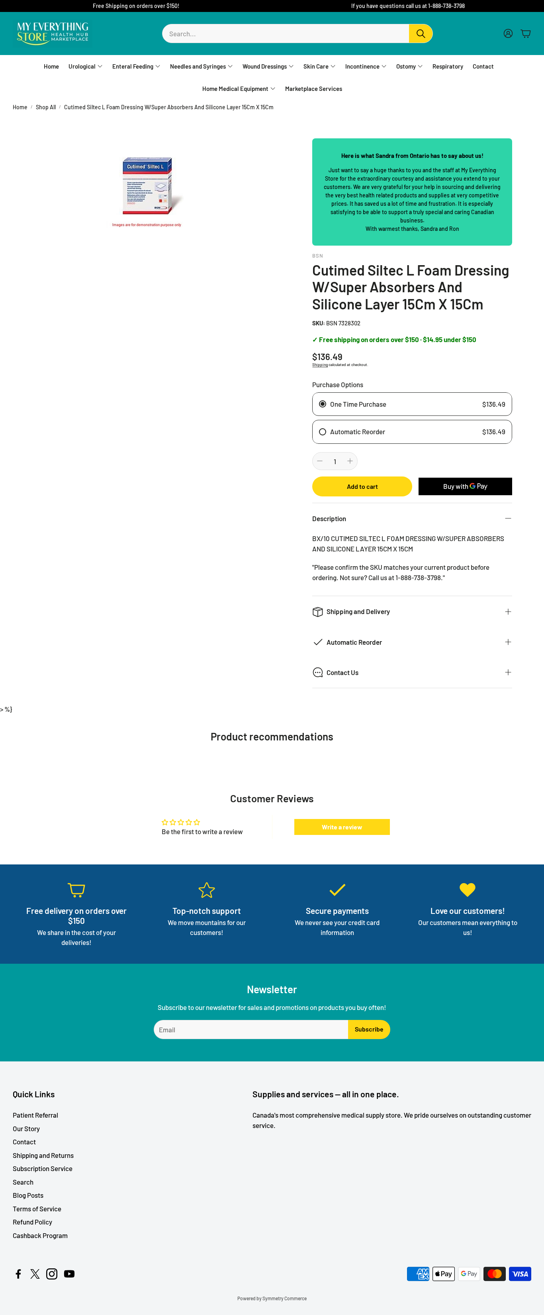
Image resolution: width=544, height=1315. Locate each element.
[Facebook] (18, 1274)
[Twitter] (35, 1274)
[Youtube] (69, 1274)
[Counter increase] (350, 461)
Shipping (320, 364)
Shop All (46, 107)
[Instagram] (51, 1274)
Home (20, 107)
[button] (297, 33)
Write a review (342, 827)
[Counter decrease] (320, 461)
